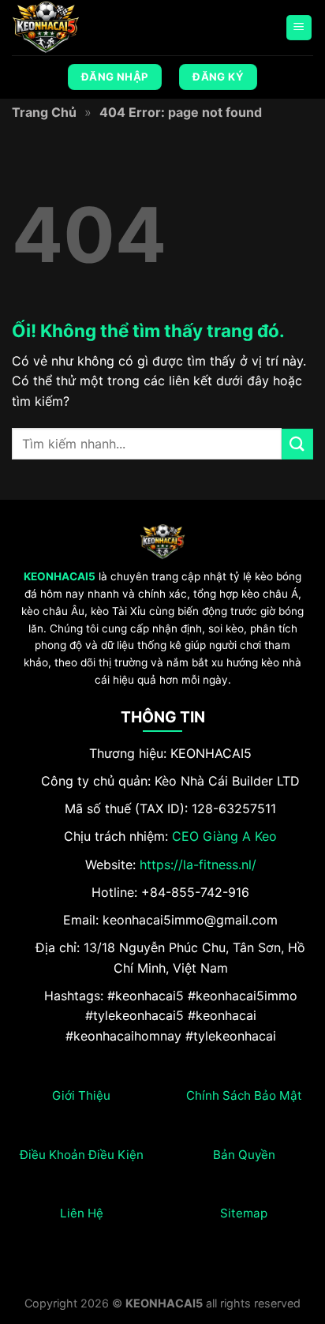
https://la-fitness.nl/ (198, 864)
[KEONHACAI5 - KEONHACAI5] (91, 27)
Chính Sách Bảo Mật (244, 1095)
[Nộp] (297, 444)
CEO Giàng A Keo (224, 836)
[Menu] (299, 28)
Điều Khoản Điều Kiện (82, 1154)
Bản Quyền (244, 1154)
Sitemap (243, 1213)
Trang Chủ (44, 112)
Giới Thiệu (81, 1095)
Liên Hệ (81, 1213)
